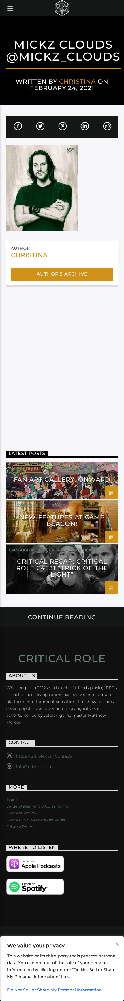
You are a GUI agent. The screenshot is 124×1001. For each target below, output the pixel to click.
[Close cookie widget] (117, 944)
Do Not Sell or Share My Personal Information (54, 989)
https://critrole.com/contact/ (44, 756)
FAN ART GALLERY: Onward (62, 479)
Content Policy (21, 813)
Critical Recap (55, 549)
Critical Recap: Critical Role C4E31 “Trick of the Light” (62, 568)
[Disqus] (62, 364)
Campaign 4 (21, 549)
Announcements (27, 505)
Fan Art (17, 468)
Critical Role (91, 549)
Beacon (60, 505)
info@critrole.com (34, 766)
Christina (77, 81)
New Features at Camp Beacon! (62, 520)
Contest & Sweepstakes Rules (35, 820)
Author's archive (62, 274)
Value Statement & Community (37, 806)
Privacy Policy (20, 826)
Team (11, 799)
